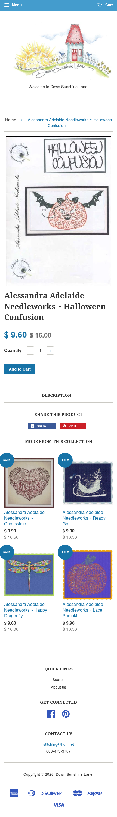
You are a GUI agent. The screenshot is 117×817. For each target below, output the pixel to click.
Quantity (12, 350)
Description (56, 395)
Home (10, 119)
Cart (108, 4)
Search (59, 679)
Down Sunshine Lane (74, 774)
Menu (16, 4)
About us (58, 687)
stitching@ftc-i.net (58, 744)
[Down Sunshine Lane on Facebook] (51, 715)
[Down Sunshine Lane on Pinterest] (66, 715)
